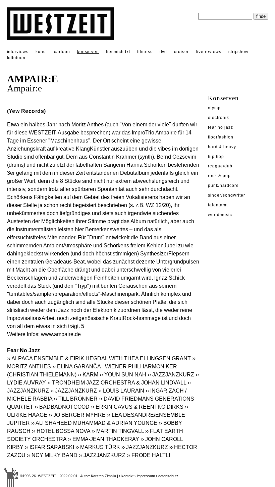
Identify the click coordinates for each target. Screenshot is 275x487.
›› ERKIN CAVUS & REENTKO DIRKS (137, 407)
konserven (88, 51)
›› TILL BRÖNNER (76, 399)
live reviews (208, 51)
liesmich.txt (118, 51)
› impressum (144, 476)
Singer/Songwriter (226, 195)
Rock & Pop (219, 176)
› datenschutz (167, 476)
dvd (163, 51)
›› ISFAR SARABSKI (49, 447)
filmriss (145, 51)
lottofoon (16, 57)
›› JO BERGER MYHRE (77, 415)
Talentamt (218, 205)
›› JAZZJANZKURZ (171, 374)
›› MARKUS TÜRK (97, 447)
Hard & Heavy (222, 147)
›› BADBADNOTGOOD (62, 407)
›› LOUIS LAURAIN (121, 391)
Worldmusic (220, 215)
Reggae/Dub (220, 166)
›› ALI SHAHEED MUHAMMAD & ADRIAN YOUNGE (94, 423)
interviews (18, 51)
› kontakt (126, 476)
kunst (41, 51)
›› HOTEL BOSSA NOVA (61, 431)
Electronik (218, 118)
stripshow (238, 51)
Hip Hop (216, 157)
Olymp (214, 108)
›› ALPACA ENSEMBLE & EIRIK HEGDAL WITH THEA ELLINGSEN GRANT (99, 358)
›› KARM (88, 374)
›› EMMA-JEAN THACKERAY (103, 439)
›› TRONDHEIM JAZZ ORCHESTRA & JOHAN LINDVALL (116, 382)
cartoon (62, 51)
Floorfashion (220, 137)
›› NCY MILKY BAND (52, 455)
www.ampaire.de (61, 334)
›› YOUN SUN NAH (123, 374)
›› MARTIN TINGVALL (118, 431)
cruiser (181, 51)
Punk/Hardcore (223, 186)
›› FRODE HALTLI (148, 455)
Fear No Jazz (220, 127)
